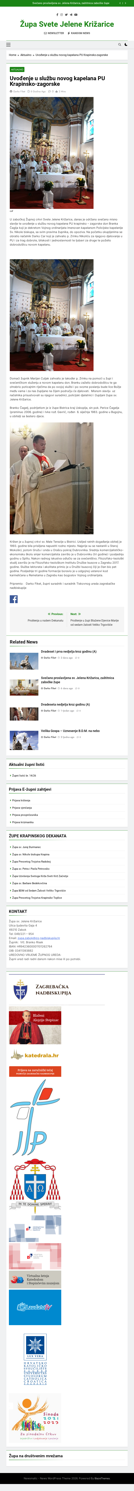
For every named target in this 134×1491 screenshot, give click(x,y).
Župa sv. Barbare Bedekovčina (29, 883)
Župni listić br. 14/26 (24, 775)
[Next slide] (125, 3)
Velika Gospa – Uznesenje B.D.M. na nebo (70, 731)
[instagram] (61, 15)
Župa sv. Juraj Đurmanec (26, 847)
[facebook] (57, 15)
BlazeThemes (102, 1478)
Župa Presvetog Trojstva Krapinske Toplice (37, 897)
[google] (71, 15)
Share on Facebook (14, 599)
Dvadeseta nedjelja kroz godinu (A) (65, 704)
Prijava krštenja (21, 800)
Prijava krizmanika (23, 822)
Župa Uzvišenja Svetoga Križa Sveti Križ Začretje (40, 876)
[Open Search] (119, 44)
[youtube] (76, 15)
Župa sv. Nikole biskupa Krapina (30, 854)
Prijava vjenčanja (22, 807)
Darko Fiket (19, 91)
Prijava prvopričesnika (25, 815)
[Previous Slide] (120, 3)
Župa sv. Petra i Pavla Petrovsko (31, 868)
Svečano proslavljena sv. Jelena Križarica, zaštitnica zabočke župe (70, 3)
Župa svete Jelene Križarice (67, 24)
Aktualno (17, 69)
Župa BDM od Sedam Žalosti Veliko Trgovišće (39, 890)
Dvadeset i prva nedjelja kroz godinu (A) (68, 651)
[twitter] (66, 15)
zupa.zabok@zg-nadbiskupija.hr (39, 938)
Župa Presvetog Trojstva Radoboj (31, 861)
